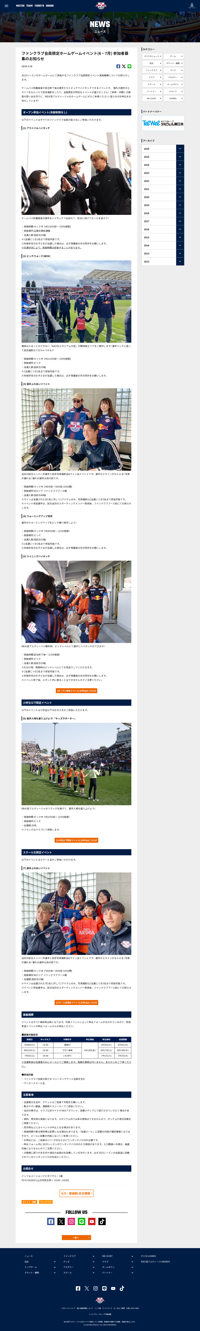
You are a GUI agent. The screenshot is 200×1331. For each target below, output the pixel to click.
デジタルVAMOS (148, 1256)
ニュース (29, 1256)
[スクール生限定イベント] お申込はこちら (75, 1002)
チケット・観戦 (173, 63)
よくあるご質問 (119, 1308)
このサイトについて (68, 1308)
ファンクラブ (151, 70)
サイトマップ (107, 1308)
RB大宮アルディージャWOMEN (155, 1261)
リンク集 (97, 1308)
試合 (151, 63)
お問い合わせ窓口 (132, 1308)
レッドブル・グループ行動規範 (100, 1314)
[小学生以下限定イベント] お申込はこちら (75, 840)
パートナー (151, 91)
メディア (173, 91)
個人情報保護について (85, 1308)
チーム (173, 56)
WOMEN (173, 98)
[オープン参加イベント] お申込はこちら (75, 690)
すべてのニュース (151, 56)
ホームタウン (173, 84)
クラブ (151, 77)
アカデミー (173, 77)
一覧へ (76, 1237)
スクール (151, 84)
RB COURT (151, 98)
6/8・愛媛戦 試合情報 (75, 1193)
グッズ (173, 70)
